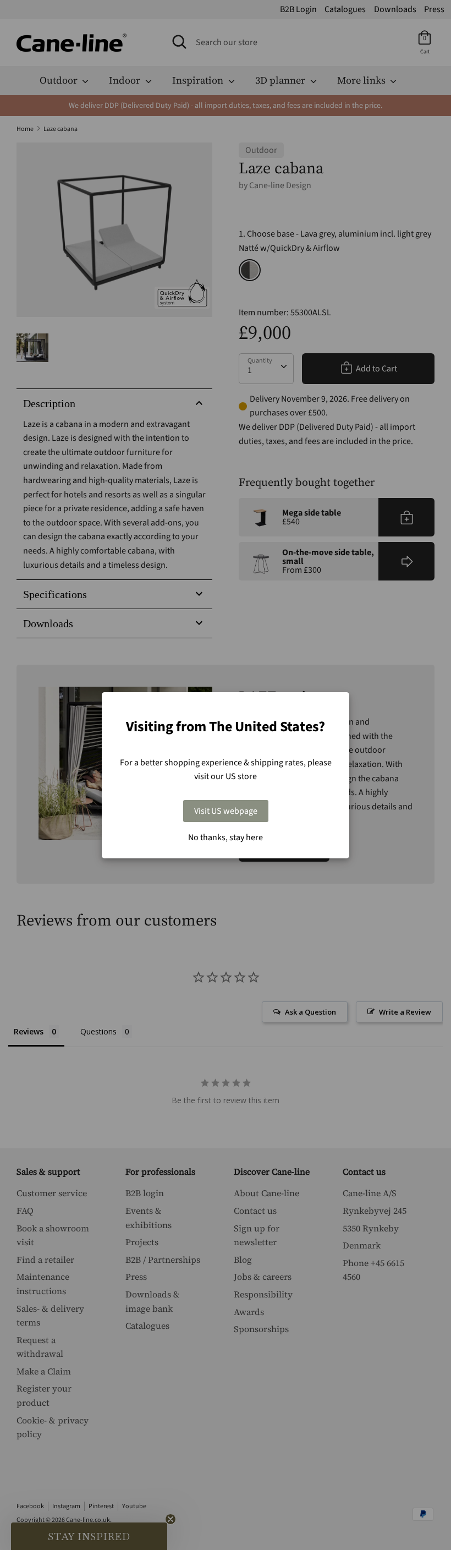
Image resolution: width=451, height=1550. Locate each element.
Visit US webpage (225, 811)
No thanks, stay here (225, 837)
